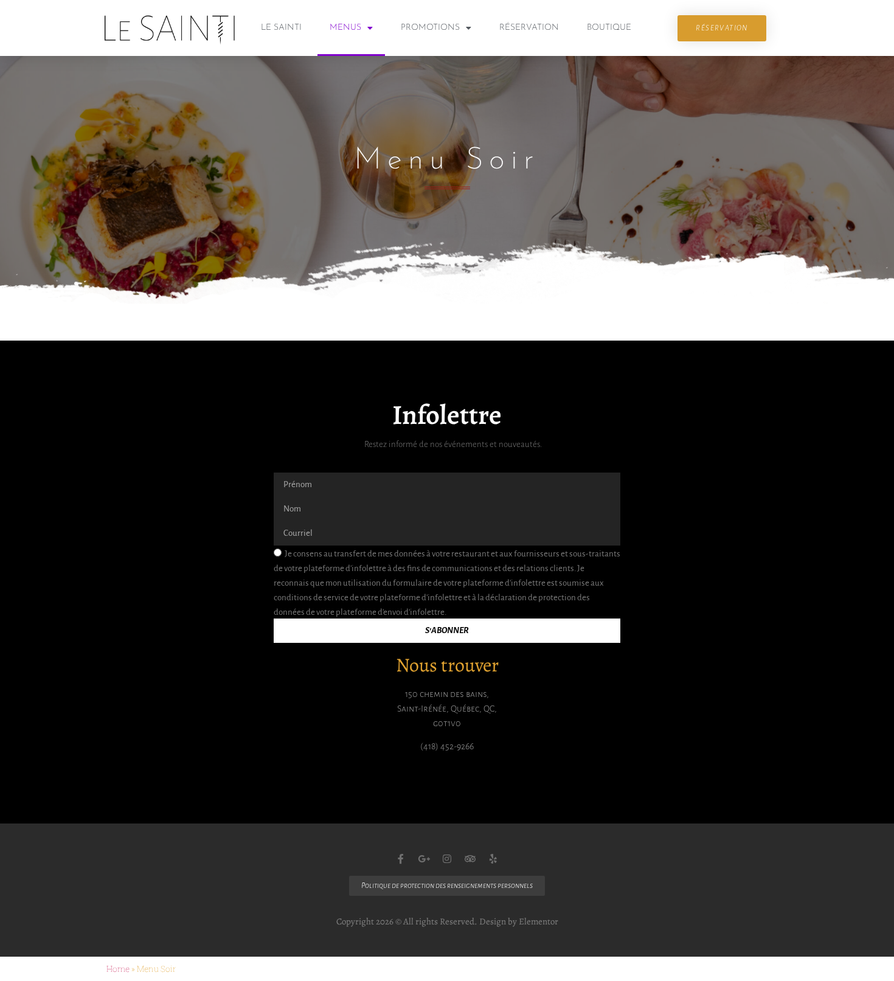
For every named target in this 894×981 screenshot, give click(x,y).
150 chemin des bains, (447, 694)
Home (118, 968)
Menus (345, 27)
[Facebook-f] (401, 859)
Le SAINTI (281, 27)
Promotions (430, 27)
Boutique (609, 27)
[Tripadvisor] (470, 859)
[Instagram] (447, 859)
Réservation (529, 27)
